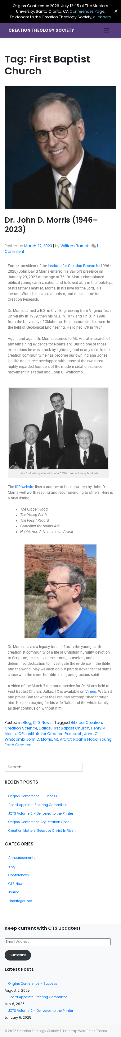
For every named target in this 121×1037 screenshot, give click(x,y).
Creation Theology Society (41, 30)
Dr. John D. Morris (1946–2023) (51, 224)
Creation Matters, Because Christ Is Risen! (42, 830)
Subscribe (18, 955)
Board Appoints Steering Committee (37, 805)
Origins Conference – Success (32, 796)
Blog (27, 722)
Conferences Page (86, 11)
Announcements (21, 857)
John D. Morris (39, 739)
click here (102, 17)
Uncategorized (20, 901)
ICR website (24, 487)
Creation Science (21, 728)
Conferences (18, 875)
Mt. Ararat (63, 739)
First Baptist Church (70, 728)
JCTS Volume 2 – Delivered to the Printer (40, 813)
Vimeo (90, 691)
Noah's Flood (85, 739)
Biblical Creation (86, 722)
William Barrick (74, 245)
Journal (14, 892)
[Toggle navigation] (106, 30)
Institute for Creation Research (73, 266)
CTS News (42, 722)
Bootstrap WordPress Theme (84, 1031)
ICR (20, 733)
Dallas (45, 728)
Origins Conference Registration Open (38, 822)
